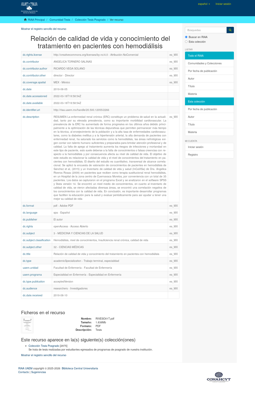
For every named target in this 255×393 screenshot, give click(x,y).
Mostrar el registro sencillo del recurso (43, 29)
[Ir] (230, 30)
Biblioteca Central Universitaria (80, 368)
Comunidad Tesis (60, 19)
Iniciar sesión (195, 147)
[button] (204, 3)
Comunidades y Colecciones (205, 63)
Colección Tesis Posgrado (90, 19)
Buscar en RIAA (198, 37)
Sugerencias (38, 372)
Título (191, 86)
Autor (191, 78)
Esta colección (197, 41)
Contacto (23, 372)
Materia (192, 94)
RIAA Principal (36, 19)
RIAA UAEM (25, 368)
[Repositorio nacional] (220, 376)
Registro (193, 154)
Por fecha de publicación (202, 71)
